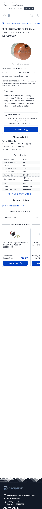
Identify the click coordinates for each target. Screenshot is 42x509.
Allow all (29, 8)
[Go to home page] (3, 23)
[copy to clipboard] (25, 68)
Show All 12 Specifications (19, 194)
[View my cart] (31, 15)
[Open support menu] (4, 15)
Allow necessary (15, 8)
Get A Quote (19, 130)
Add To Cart (14, 263)
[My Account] (37, 15)
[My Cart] (31, 15)
